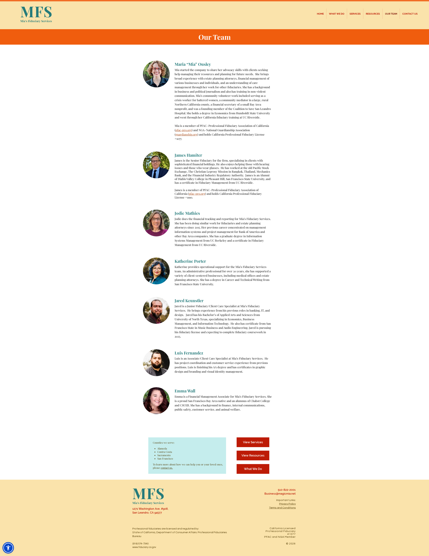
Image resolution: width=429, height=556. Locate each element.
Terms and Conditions (282, 507)
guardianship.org (186, 134)
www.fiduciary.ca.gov (144, 547)
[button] (8, 548)
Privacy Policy (287, 503)
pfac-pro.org (183, 130)
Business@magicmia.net (280, 493)
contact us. (167, 467)
